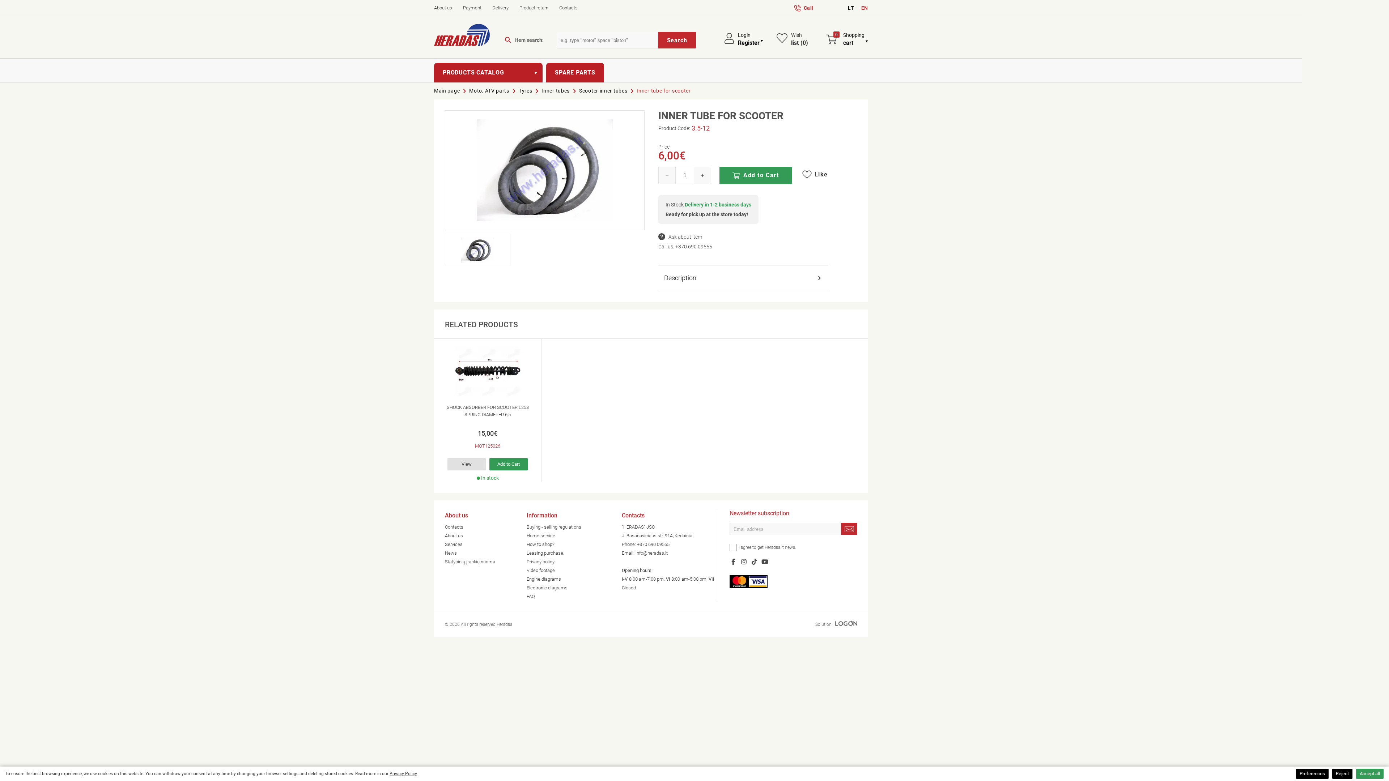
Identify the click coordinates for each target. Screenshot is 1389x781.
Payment (472, 7)
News (451, 553)
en (864, 8)
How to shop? (541, 544)
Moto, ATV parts (489, 91)
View (467, 464)
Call (809, 8)
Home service (541, 535)
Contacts (568, 7)
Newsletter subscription (759, 514)
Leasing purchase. (545, 553)
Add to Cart (761, 175)
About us (443, 7)
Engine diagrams (544, 579)
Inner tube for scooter (664, 91)
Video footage (541, 570)
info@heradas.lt (652, 553)
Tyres (525, 91)
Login (744, 35)
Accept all (1370, 773)
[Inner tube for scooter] (544, 170)
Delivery (500, 7)
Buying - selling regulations (554, 527)
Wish (799, 39)
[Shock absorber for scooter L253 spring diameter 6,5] (487, 372)
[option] (487, 410)
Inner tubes (555, 91)
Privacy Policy (403, 773)
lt (851, 8)
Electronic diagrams (547, 587)
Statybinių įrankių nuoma (470, 561)
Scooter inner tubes (603, 91)
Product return (533, 7)
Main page (447, 91)
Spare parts (575, 72)
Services (454, 544)
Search (677, 40)
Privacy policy (541, 561)
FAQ (531, 596)
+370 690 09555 (693, 246)
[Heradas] (462, 36)
